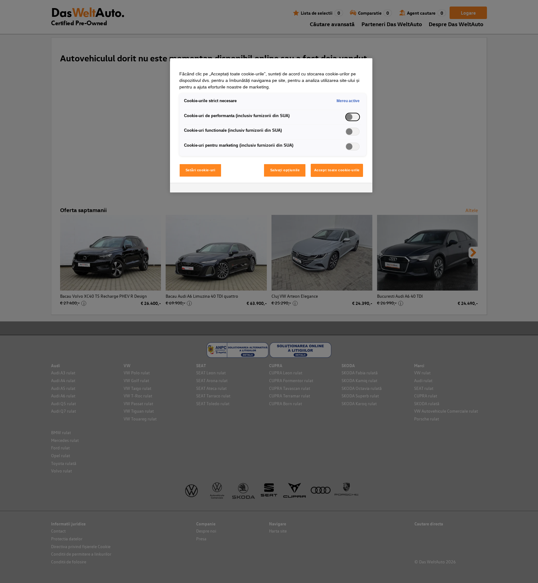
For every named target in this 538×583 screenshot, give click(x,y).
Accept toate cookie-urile (337, 170)
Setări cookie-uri (200, 170)
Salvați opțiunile (285, 170)
